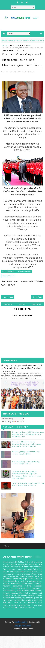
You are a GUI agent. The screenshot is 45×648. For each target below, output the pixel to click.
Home (4, 45)
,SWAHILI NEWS (28, 72)
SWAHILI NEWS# (24, 271)
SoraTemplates (21, 622)
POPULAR (8, 427)
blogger (8, 304)
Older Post (37, 297)
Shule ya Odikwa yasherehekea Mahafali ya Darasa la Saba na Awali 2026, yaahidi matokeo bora (21, 368)
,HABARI (18, 72)
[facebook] (17, 2)
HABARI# (12, 271)
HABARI (12, 45)
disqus (22, 304)
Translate (20, 421)
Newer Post (8, 297)
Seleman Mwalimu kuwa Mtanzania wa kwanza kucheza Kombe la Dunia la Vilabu (26, 444)
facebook (36, 304)
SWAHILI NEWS (23, 45)
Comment (22, 427)
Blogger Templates (23, 626)
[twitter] (27, 2)
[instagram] (22, 2)
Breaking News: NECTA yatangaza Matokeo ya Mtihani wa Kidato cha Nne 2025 (28, 434)
